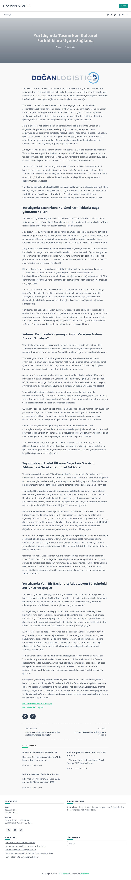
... (47, 760)
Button (123, 6)
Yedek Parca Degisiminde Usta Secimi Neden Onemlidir (29, 853)
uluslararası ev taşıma (32, 707)
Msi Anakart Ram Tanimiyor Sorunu (40, 774)
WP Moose (84, 873)
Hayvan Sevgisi (17, 5)
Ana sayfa (8, 15)
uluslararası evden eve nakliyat (37, 703)
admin (60, 47)
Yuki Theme (64, 873)
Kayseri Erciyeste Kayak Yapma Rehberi (22, 857)
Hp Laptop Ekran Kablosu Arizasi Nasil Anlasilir (26, 846)
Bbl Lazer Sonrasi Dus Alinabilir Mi (39, 752)
